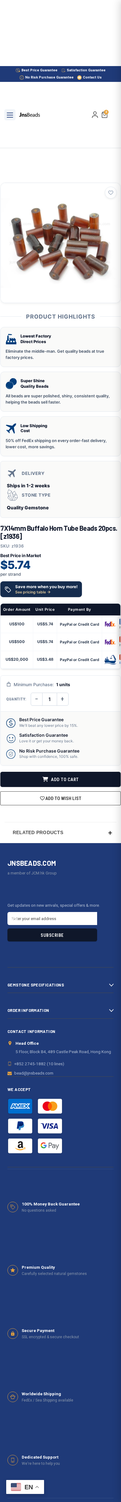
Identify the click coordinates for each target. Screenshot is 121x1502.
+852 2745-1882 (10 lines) (39, 1063)
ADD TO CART (64, 779)
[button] (60, 832)
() (106, 113)
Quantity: (16, 699)
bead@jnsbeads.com (33, 1073)
